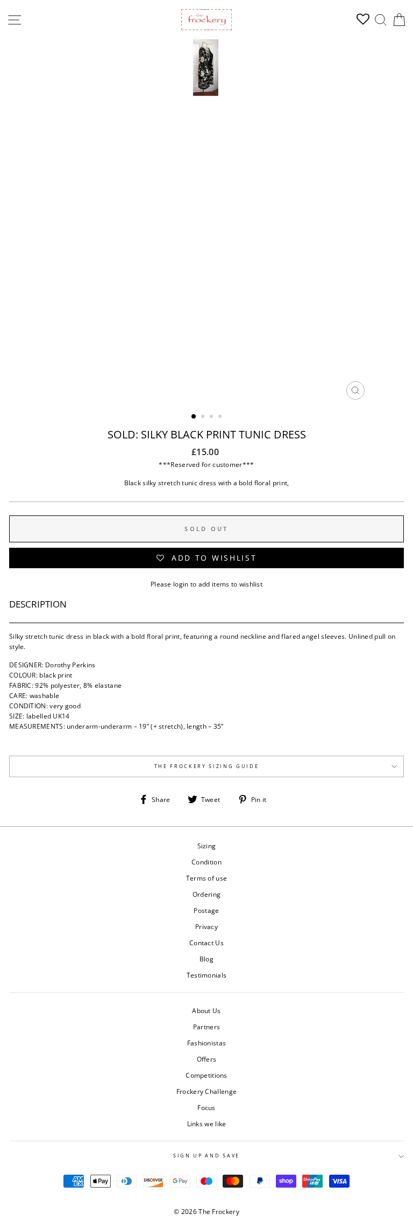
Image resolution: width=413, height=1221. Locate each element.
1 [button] (194, 417)
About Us (206, 1010)
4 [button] (221, 417)
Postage (206, 910)
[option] (206, 222)
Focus (206, 1107)
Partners (206, 1026)
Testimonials (207, 975)
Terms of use (206, 878)
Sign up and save (206, 1155)
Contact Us (206, 942)
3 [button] (212, 417)
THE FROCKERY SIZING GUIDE (206, 766)
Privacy (206, 926)
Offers (207, 1059)
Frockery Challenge (206, 1091)
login (181, 584)
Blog (206, 958)
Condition (206, 861)
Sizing (206, 845)
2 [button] (203, 417)
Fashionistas (206, 1042)
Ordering (206, 894)
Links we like (206, 1123)
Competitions (206, 1075)
